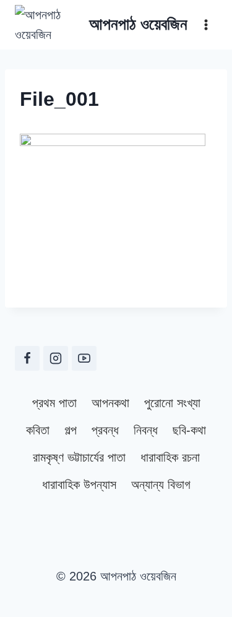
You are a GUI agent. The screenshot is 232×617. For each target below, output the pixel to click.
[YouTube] (84, 358)
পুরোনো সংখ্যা (172, 403)
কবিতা (37, 430)
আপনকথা (110, 403)
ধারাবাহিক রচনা (170, 457)
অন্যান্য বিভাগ (161, 484)
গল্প (70, 430)
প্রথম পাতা (54, 403)
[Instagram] (55, 358)
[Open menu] (205, 24)
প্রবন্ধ (105, 430)
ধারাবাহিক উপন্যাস (79, 484)
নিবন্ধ (146, 430)
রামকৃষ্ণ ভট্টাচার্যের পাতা (79, 457)
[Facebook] (27, 358)
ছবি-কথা (189, 430)
